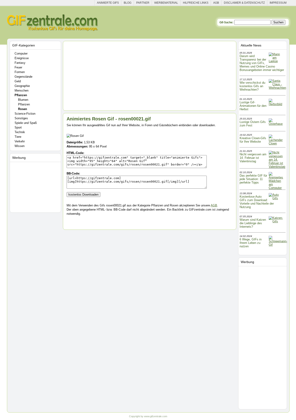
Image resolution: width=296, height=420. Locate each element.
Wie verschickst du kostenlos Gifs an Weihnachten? (252, 86)
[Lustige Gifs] (278, 244)
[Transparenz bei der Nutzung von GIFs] (277, 61)
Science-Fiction (25, 113)
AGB (216, 2)
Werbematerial (166, 2)
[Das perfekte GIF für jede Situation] (277, 188)
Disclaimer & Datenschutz (244, 2)
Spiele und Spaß (26, 123)
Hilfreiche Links (195, 2)
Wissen (20, 146)
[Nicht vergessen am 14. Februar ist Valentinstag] (277, 166)
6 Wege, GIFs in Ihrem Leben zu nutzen (251, 243)
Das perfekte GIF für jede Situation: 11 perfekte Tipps (253, 179)
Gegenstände (23, 76)
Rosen (22, 109)
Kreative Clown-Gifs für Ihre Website (253, 139)
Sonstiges (21, 118)
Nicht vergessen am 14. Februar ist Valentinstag (253, 158)
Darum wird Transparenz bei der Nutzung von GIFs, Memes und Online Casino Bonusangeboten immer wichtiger (262, 63)
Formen (20, 72)
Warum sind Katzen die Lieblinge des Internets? (253, 223)
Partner (142, 2)
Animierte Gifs (108, 2)
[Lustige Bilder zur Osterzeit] (277, 124)
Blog (127, 2)
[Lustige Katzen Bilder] (277, 221)
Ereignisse (22, 58)
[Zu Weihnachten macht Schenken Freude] (277, 87)
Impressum (278, 2)
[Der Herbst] (277, 104)
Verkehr (20, 141)
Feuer (18, 67)
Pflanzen (21, 95)
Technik (20, 132)
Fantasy (20, 62)
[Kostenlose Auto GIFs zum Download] (277, 198)
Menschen (21, 90)
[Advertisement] (36, 186)
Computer (21, 53)
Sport (18, 127)
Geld (18, 81)
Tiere (18, 136)
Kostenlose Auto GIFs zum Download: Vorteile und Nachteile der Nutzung (257, 202)
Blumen (23, 99)
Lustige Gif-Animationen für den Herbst (253, 106)
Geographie (22, 86)
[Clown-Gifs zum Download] (277, 143)
